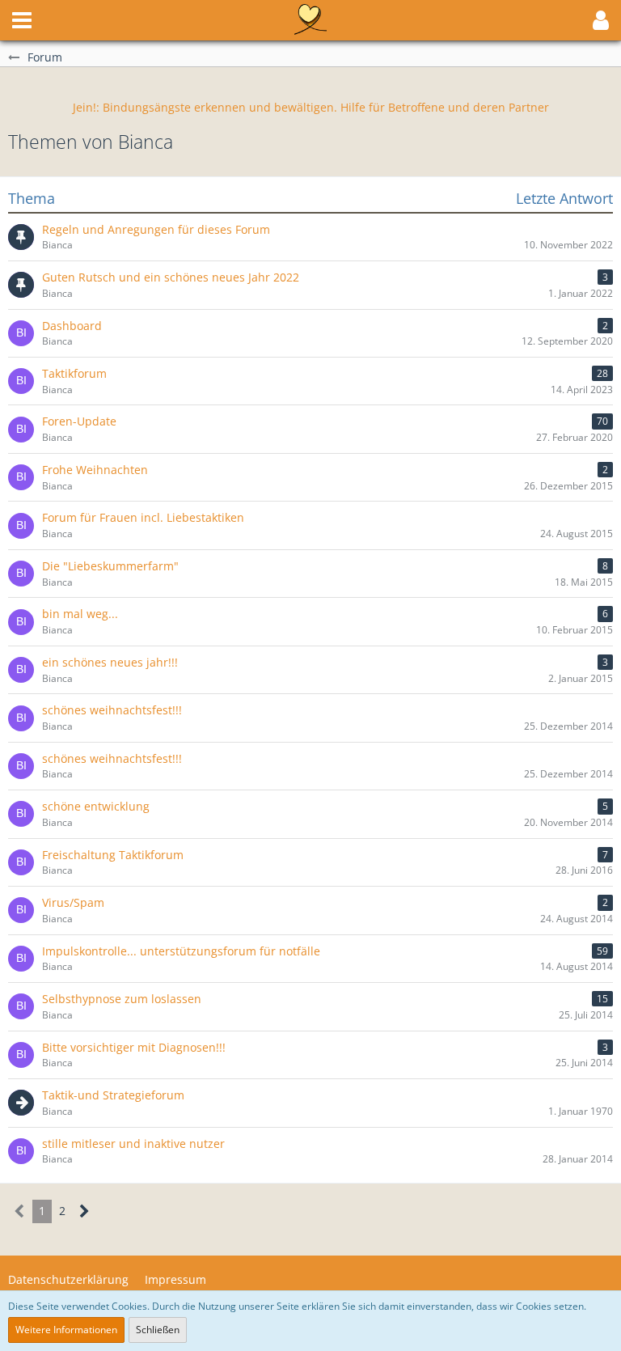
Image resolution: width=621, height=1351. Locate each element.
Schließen (158, 1329)
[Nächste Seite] (84, 1211)
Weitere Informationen (66, 1329)
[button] (22, 20)
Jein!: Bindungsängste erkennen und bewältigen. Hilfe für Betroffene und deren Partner (311, 107)
